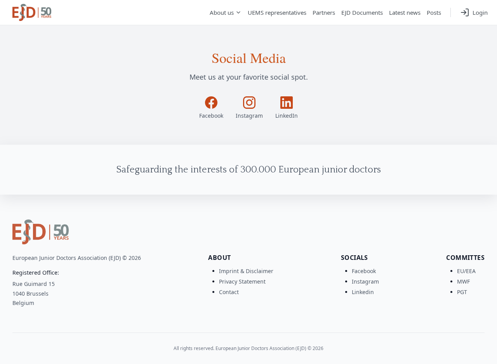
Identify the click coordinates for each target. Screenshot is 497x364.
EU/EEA (466, 271)
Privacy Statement (242, 281)
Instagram (365, 281)
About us (222, 12)
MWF (463, 281)
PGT (462, 292)
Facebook (364, 271)
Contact (229, 292)
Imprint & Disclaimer (246, 271)
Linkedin (363, 292)
